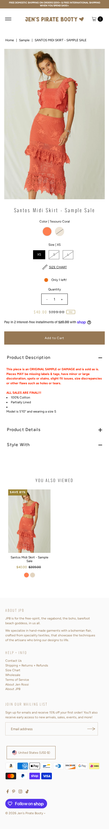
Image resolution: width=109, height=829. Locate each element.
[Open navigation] (8, 19)
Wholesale (12, 675)
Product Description (29, 357)
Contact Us (13, 661)
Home (9, 40)
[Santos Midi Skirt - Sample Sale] (29, 521)
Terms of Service (17, 680)
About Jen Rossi (17, 684)
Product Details (23, 429)
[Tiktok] (27, 792)
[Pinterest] (13, 792)
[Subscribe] (91, 728)
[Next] (96, 124)
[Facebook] (8, 792)
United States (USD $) (34, 752)
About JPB (12, 689)
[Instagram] (20, 792)
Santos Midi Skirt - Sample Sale (29, 559)
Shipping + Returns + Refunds (26, 665)
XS (39, 254)
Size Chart (12, 670)
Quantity (54, 289)
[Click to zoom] (96, 57)
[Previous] (13, 124)
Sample (24, 40)
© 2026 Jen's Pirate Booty (24, 813)
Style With (18, 444)
